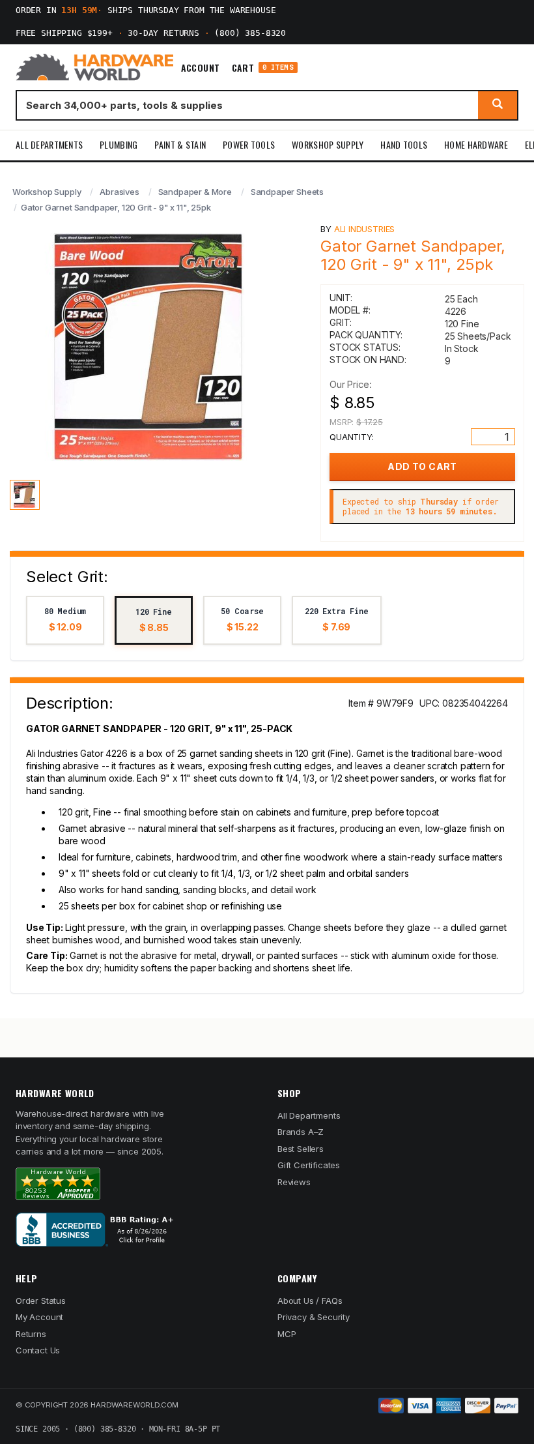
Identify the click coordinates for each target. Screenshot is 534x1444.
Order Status (41, 1300)
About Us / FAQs (309, 1300)
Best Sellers (300, 1148)
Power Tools (249, 144)
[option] (65, 620)
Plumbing (118, 144)
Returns (31, 1334)
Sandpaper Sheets (287, 191)
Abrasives (119, 191)
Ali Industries (364, 229)
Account (200, 67)
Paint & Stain (180, 144)
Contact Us (38, 1350)
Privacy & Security (313, 1317)
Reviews (294, 1182)
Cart (263, 67)
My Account (39, 1317)
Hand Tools (403, 144)
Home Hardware (476, 144)
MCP (286, 1334)
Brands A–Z (300, 1132)
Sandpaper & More (195, 191)
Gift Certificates (308, 1165)
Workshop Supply (327, 144)
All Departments (49, 144)
